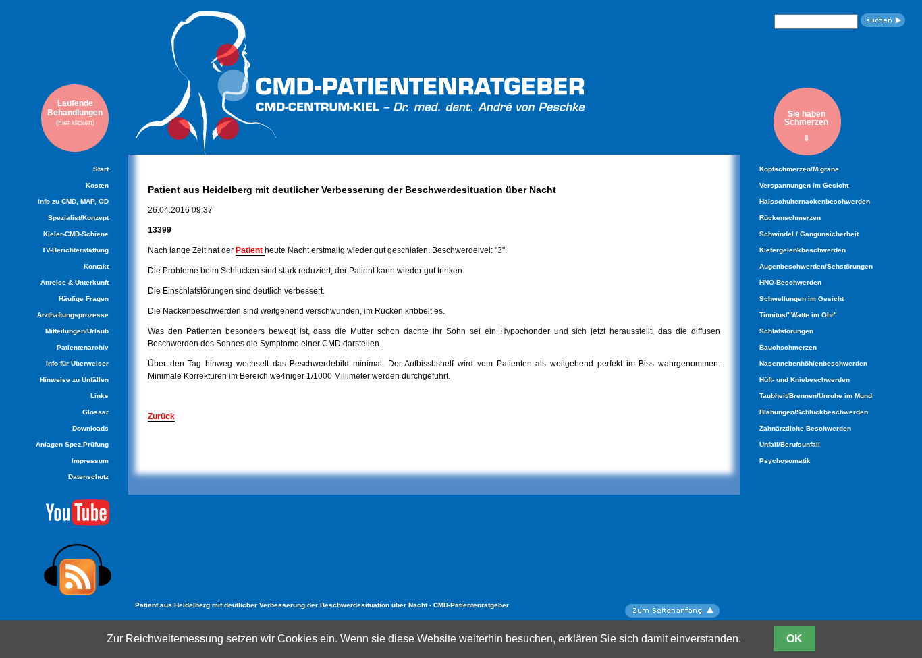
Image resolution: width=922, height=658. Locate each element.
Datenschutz (88, 477)
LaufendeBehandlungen (75, 112)
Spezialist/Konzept (78, 217)
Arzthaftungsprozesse (73, 315)
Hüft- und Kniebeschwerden (804, 379)
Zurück (161, 416)
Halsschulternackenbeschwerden (814, 201)
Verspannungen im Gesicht (803, 185)
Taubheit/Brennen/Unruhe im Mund (815, 396)
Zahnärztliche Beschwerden (805, 428)
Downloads (90, 428)
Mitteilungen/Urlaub (77, 331)
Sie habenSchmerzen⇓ (806, 125)
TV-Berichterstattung (75, 250)
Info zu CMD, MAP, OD (73, 201)
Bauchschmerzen (788, 347)
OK (794, 639)
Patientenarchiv (83, 347)
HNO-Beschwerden (790, 282)
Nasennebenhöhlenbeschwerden (813, 363)
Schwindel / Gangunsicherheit (809, 234)
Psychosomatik (785, 460)
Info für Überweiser (77, 363)
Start (101, 169)
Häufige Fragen (84, 298)
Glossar (95, 412)
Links (99, 396)
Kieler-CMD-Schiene (76, 234)
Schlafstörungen (786, 331)
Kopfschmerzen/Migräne (799, 169)
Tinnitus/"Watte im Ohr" (798, 315)
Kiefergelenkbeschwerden (802, 250)
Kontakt (96, 266)
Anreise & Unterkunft (74, 282)
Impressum (90, 460)
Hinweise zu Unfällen (74, 379)
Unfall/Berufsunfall (789, 444)
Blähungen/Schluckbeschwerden (813, 412)
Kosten (97, 185)
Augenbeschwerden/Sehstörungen (816, 266)
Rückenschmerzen (790, 217)
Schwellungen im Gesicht (801, 298)
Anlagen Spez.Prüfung (72, 444)
